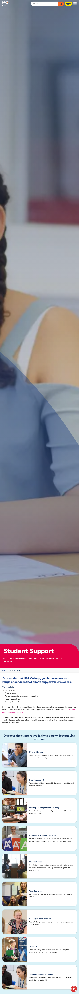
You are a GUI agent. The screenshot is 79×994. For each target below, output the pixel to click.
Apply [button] (68, 4)
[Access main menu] (75, 3)
